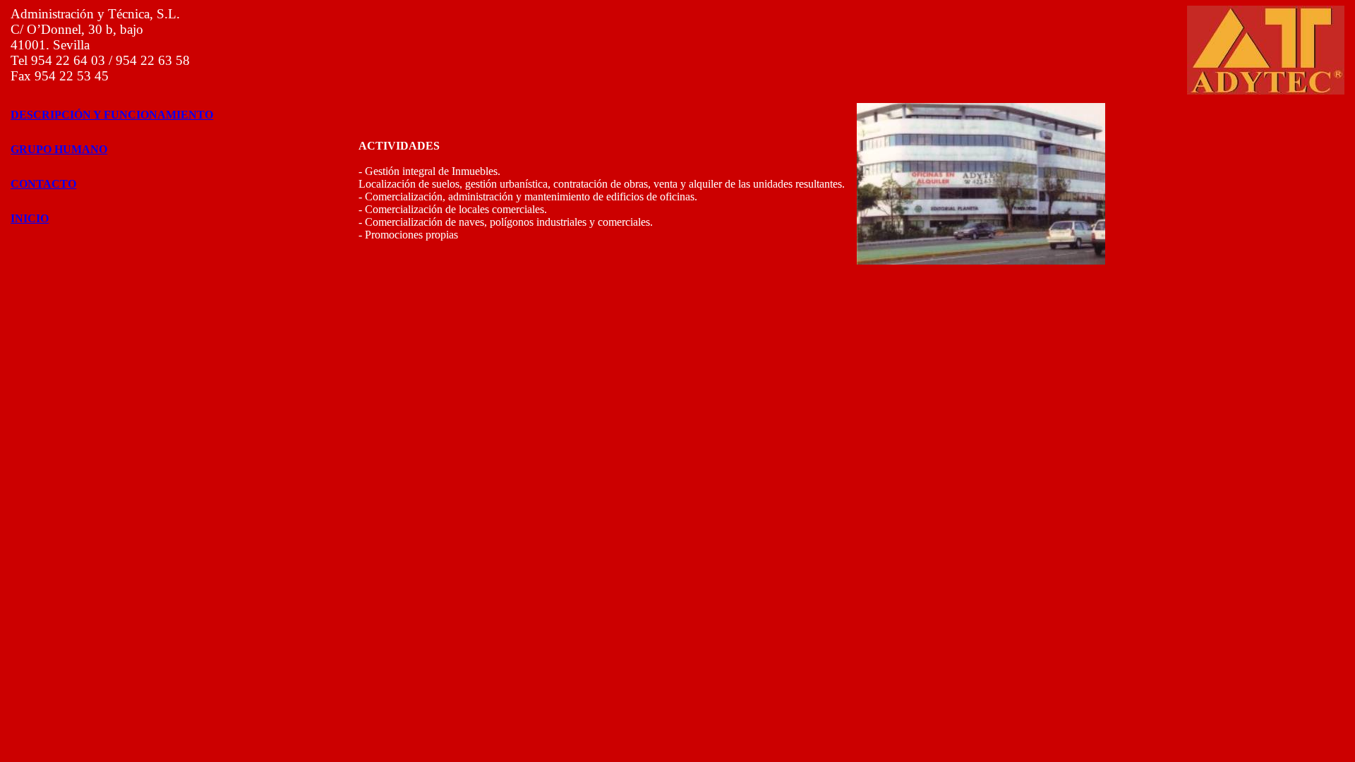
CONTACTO (43, 184)
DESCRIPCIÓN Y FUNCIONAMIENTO (112, 115)
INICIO (30, 218)
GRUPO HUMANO (59, 149)
